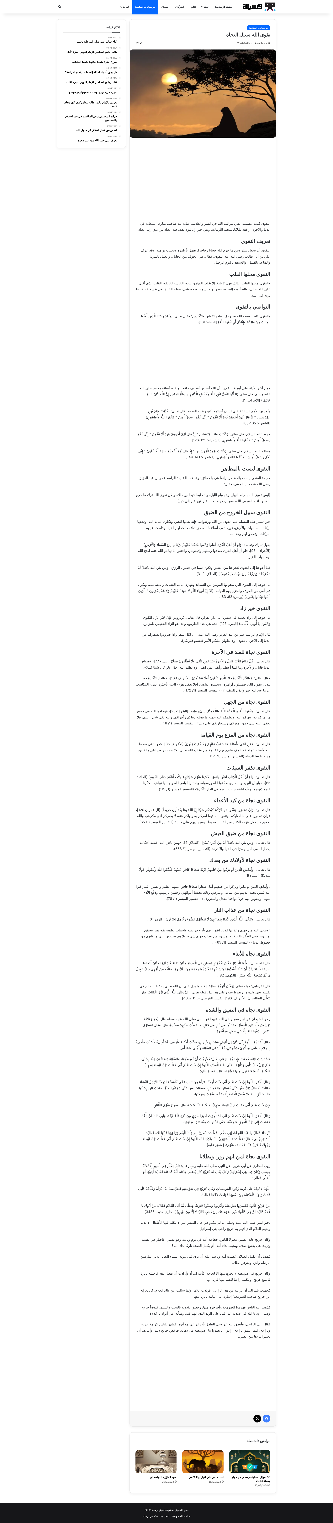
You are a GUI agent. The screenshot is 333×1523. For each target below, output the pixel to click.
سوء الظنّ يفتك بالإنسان (163, 1477)
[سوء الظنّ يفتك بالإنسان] (156, 1461)
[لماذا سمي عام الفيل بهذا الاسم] (202, 1461)
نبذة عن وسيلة (150, 1516)
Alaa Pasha (261, 43)
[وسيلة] (258, 7)
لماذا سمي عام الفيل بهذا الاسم (206, 1477)
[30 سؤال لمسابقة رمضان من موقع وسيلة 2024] (249, 1461)
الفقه (206, 6)
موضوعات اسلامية (145, 6)
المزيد (126, 6)
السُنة (166, 6)
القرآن (180, 6)
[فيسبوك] (266, 1418)
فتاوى (193, 6)
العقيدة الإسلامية (224, 6)
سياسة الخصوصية (181, 1516)
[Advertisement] (203, 178)
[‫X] (257, 1418)
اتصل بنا (165, 1516)
